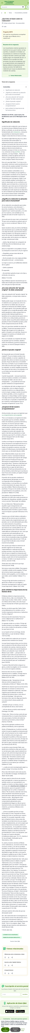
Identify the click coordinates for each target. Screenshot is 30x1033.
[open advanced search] (23, 7)
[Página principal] (5, 13)
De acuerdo (5, 1029)
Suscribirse (25, 994)
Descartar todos (15, 1029)
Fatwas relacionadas (16, 75)
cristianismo (16, 132)
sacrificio (17, 152)
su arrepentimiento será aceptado (12, 415)
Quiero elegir (23, 1029)
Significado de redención (13, 90)
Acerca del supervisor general (19, 1019)
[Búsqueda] (27, 7)
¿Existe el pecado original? (13, 101)
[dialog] (14, 1026)
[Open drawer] (28, 3)
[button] (5, 957)
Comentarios (6, 1019)
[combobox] (12, 7)
